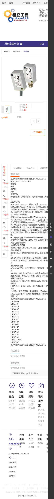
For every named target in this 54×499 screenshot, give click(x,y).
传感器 (26, 51)
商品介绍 (17, 168)
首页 (41, 43)
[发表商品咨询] (18, 373)
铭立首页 (36, 2)
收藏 (6, 117)
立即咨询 (37, 132)
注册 (11, 2)
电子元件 (16, 51)
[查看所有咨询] (32, 373)
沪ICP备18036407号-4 (27, 495)
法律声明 (15, 488)
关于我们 (26, 2)
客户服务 (30, 488)
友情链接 (44, 488)
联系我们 (47, 2)
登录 (4, 2)
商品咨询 (44, 168)
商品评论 (30, 168)
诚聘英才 (36, 484)
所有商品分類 (11, 43)
